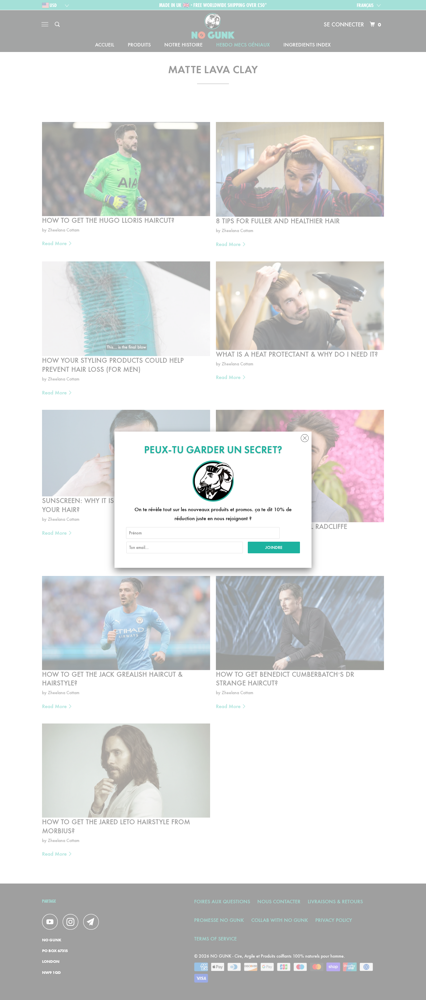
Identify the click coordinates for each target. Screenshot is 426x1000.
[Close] (305, 437)
